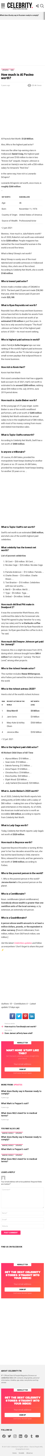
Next (44, 16)
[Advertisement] (22, 42)
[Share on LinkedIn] (32, 1016)
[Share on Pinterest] (25, 1016)
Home (14, 1453)
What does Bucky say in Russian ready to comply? (19, 15)
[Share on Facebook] (12, 1016)
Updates (18, 1085)
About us (29, 1453)
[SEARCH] (42, 6)
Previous (1, 16)
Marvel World (8, 1133)
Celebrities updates (23, 943)
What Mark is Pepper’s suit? (15, 1103)
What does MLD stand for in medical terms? (19, 1114)
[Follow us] (37, 6)
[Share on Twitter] (19, 1016)
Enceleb (21, 1453)
